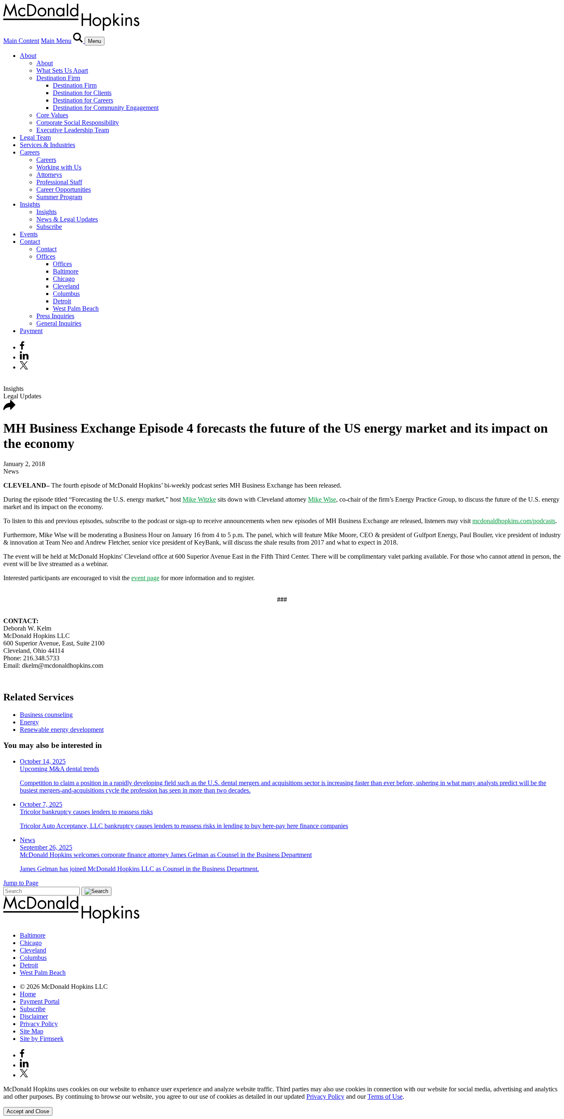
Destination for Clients (82, 92)
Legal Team (35, 137)
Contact (30, 241)
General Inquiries (58, 323)
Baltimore (65, 271)
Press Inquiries (55, 315)
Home (28, 994)
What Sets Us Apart (62, 70)
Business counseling (46, 714)
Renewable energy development (62, 729)
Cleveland (66, 286)
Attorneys (49, 174)
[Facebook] (22, 347)
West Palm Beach (76, 308)
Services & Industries (47, 144)
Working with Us (58, 167)
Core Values (52, 115)
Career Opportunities (63, 189)
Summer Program (59, 196)
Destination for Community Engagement (106, 107)
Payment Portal (39, 1001)
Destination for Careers (83, 100)
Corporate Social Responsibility (77, 122)
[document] (282, 1093)
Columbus (66, 293)
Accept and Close (28, 1111)
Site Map (31, 1031)
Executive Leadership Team (72, 129)
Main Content (21, 40)
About (28, 55)
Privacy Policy (39, 1023)
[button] (9, 408)
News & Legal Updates (67, 219)
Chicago (64, 278)
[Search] (79, 40)
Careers (30, 152)
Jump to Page (20, 882)
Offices (45, 256)
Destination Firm (58, 77)
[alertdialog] (282, 1101)
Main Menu (56, 40)
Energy (29, 722)
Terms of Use (385, 1096)
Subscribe (49, 226)
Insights (30, 204)
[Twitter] (25, 367)
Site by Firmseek (42, 1038)
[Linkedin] (24, 357)
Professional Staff (59, 182)
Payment (31, 330)
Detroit (62, 301)
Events (29, 234)
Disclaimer (34, 1016)
